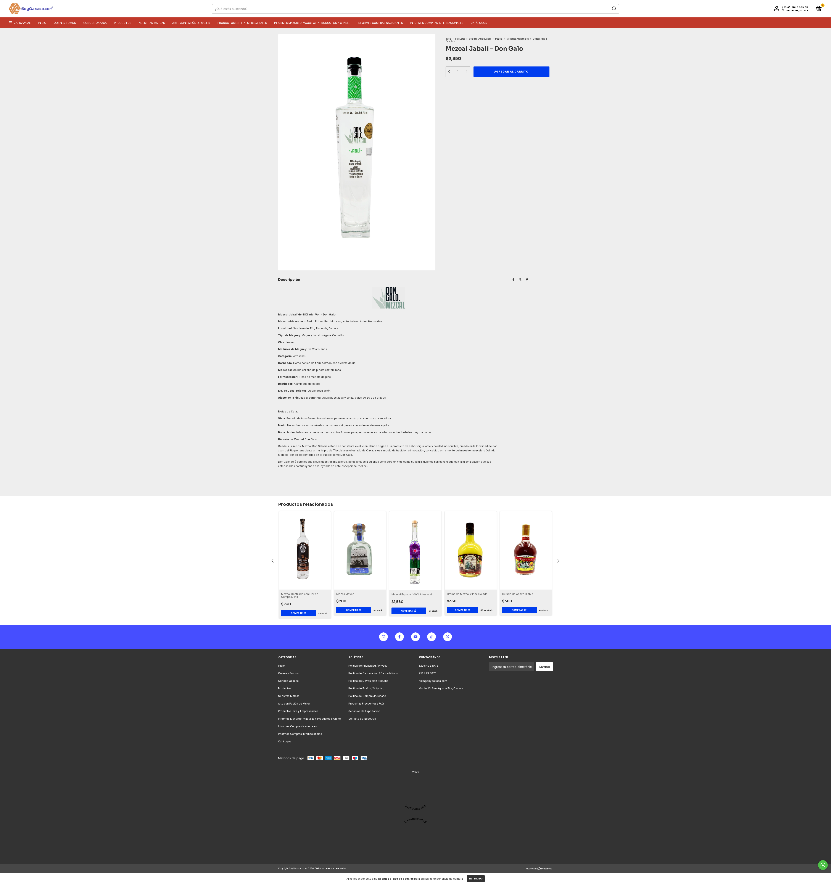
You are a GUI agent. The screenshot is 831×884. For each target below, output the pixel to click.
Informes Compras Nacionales (380, 22)
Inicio (42, 22)
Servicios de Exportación (364, 711)
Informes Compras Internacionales (436, 22)
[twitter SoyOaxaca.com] (447, 636)
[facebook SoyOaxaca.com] (399, 636)
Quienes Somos (65, 22)
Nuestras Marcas (152, 22)
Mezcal (498, 38)
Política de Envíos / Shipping (366, 688)
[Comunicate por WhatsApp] (823, 865)
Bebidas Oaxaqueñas (480, 38)
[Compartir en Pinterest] (527, 279)
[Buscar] (613, 9)
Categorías (22, 22)
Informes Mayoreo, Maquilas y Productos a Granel (312, 22)
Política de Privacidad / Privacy (367, 665)
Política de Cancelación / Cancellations (373, 673)
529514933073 (428, 665)
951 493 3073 (427, 673)
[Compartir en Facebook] (513, 279)
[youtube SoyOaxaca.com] (415, 636)
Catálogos (479, 22)
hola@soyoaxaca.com (433, 680)
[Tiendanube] (539, 869)
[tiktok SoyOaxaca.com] (431, 636)
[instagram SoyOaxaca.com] (383, 636)
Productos (122, 22)
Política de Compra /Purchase (367, 696)
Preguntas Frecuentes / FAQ (366, 703)
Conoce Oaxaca (95, 22)
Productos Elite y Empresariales (242, 22)
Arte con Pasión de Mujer (191, 22)
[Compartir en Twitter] (520, 279)
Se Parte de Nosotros (362, 718)
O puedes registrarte (795, 10)
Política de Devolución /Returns (368, 680)
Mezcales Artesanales (517, 38)
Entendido (476, 878)
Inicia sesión (799, 7)
